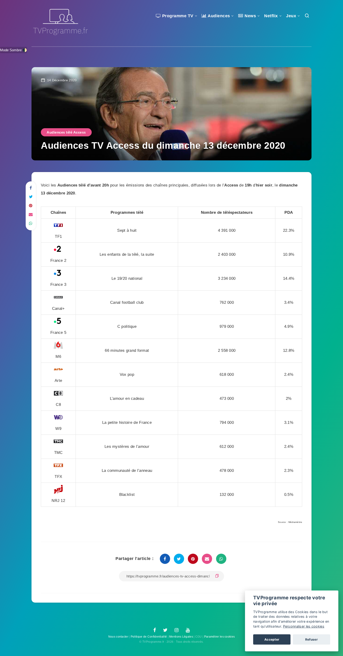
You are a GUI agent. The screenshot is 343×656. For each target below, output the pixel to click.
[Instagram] (176, 630)
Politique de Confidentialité (149, 636)
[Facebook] (154, 630)
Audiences (218, 16)
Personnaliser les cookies (304, 626)
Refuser (311, 639)
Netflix (271, 16)
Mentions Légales (181, 636)
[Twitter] (165, 630)
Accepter (271, 639)
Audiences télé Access (66, 132)
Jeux (291, 16)
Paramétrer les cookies (219, 636)
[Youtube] (188, 630)
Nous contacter (118, 636)
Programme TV (177, 16)
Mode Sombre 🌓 (13, 50)
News (249, 16)
